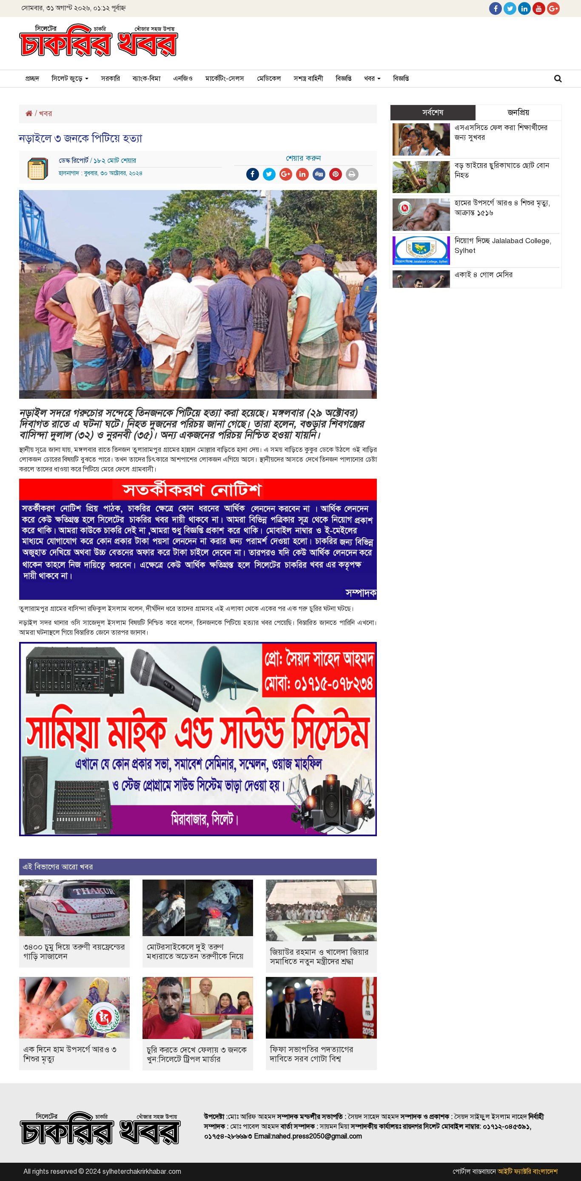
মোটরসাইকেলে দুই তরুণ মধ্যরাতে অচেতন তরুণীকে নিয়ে (195, 951)
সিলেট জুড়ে (68, 78)
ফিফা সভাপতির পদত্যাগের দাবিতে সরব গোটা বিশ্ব (311, 1054)
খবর (370, 78)
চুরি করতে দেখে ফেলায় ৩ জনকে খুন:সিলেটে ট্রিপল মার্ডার (197, 1054)
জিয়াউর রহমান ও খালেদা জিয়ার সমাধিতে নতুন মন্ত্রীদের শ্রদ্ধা (319, 956)
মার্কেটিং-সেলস (224, 78)
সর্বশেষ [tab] (433, 112)
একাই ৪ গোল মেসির (484, 274)
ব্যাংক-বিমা (146, 78)
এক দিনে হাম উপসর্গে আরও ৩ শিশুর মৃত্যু (70, 1054)
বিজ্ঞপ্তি (343, 78)
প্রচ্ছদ (32, 78)
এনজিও (183, 78)
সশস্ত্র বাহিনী (308, 78)
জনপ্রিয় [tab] (519, 112)
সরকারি (110, 78)
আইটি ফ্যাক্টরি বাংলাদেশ (528, 1171)
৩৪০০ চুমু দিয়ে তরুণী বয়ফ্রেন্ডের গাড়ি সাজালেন (74, 951)
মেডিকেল (269, 78)
